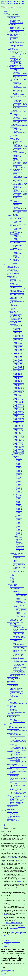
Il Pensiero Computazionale (13, 31)
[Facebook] (2, 9)
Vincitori (12, 48)
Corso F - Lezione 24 (18, 447)
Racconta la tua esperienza (13, 715)
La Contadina (19, 543)
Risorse (12, 39)
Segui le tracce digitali (18, 627)
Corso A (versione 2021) (16, 314)
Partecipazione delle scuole (13, 267)
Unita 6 (12, 581)
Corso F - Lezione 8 (18, 430)
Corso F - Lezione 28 (18, 453)
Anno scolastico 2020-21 (13, 751)
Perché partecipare (11, 24)
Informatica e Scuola (15, 27)
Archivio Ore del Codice (13, 49)
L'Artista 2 (18, 542)
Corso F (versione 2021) (16, 321)
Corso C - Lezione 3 (18, 357)
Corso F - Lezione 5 (18, 428)
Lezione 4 (18, 461)
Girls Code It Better (15, 708)
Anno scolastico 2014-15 (13, 791)
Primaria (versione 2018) (13, 322)
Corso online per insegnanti (13, 678)
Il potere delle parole (18, 634)
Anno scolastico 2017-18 (13, 768)
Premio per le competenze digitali (18, 750)
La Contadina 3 (20, 549)
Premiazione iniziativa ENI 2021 (18, 757)
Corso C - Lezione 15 (18, 369)
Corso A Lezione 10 (18, 335)
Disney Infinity (13, 305)
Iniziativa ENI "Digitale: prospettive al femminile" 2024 (17, 250)
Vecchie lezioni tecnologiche (17, 454)
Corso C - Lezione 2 (18, 356)
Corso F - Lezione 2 (18, 425)
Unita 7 (12, 582)
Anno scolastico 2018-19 (13, 764)
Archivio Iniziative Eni (12, 215)
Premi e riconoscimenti (12, 685)
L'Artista (12, 310)
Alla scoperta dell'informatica (17, 587)
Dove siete (9, 699)
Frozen (11, 304)
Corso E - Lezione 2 (18, 395)
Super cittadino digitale (18, 636)
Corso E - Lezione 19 (18, 411)
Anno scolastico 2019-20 (13, 758)
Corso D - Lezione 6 (18, 377)
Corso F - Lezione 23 (18, 446)
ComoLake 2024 (14, 696)
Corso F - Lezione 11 (18, 433)
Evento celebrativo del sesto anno (18, 762)
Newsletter (9, 698)
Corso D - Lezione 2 (18, 373)
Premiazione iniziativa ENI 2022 (18, 747)
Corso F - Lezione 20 (18, 442)
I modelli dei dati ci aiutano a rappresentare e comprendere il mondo (20, 650)
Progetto (6, 13)
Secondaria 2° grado (12, 584)
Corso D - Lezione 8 (18, 380)
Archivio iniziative (11, 716)
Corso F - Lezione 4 (18, 426)
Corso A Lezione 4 (17, 331)
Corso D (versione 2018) (16, 370)
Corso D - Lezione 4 (18, 374)
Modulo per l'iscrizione (12, 821)
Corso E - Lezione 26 (18, 421)
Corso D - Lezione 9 (18, 381)
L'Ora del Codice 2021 (15, 61)
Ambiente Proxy (14, 38)
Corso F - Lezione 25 (18, 449)
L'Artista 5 (18, 550)
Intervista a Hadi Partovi (16, 803)
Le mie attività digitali (18, 644)
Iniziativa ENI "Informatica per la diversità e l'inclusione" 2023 (18, 241)
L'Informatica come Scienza (17, 30)
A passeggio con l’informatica (17, 674)
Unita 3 (12, 577)
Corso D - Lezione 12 (18, 385)
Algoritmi (15, 560)
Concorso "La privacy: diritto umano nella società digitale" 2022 (18, 153)
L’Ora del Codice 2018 (15, 56)
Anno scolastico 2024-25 (13, 729)
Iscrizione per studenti (12, 272)
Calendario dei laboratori (19, 722)
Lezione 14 (19, 471)
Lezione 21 (19, 515)
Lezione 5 (18, 463)
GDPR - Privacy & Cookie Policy (12, 942)
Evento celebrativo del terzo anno (18, 776)
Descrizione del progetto (13, 14)
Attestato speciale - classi (19, 134)
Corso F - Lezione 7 (18, 429)
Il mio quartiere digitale (18, 632)
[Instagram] (12, 9)
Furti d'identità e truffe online (20, 646)
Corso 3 (15, 494)
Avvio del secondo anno (16, 789)
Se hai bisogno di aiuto (12, 812)
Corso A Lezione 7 (17, 333)
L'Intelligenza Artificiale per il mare (18, 288)
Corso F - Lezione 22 (18, 445)
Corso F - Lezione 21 (18, 443)
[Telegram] (17, 9)
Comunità (6, 682)
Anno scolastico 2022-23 (13, 738)
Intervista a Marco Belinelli (16, 802)
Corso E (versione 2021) (16, 319)
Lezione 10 (19, 467)
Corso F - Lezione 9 (18, 432)
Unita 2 (12, 575)
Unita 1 (12, 574)
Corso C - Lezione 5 (18, 359)
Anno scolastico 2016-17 (13, 774)
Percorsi (6, 274)
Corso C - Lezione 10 (18, 364)
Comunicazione (11, 809)
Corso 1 (15, 457)
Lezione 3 (18, 460)
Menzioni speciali (17, 92)
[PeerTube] (10, 9)
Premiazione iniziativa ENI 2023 (18, 740)
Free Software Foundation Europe (18, 703)
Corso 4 (15, 516)
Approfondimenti (11, 681)
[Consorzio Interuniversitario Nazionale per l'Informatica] (14, 973)
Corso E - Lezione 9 (18, 402)
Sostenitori (12, 723)
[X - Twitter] (15, 9)
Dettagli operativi (14, 37)
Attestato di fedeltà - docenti (17, 42)
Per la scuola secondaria (16, 639)
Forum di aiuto (10, 817)
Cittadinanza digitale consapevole (15, 622)
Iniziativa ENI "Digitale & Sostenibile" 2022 (16, 233)
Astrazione (15, 565)
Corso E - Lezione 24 (18, 418)
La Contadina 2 (20, 546)
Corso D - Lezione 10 (18, 383)
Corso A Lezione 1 (17, 328)
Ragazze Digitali (14, 710)
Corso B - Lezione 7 (18, 346)
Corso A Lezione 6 (17, 332)
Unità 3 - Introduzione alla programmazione (21, 594)
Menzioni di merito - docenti (17, 44)
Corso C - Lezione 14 (18, 367)
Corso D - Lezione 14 (18, 387)
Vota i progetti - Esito (18, 101)
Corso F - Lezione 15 (18, 436)
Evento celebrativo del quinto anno (18, 767)
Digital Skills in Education (16, 688)
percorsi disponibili (14, 928)
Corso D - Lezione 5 (18, 376)
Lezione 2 (18, 497)
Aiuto (5, 810)
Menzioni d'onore (14, 47)
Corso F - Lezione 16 (18, 438)
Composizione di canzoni (19, 564)
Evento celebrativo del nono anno (18, 741)
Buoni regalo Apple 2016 (16, 51)
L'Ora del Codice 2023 (15, 63)
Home (5, 11)
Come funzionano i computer (17, 658)
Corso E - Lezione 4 (18, 397)
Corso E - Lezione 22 (18, 415)
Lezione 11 (19, 468)
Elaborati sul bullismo (18, 94)
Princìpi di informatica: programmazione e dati (15, 589)
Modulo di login (11, 819)
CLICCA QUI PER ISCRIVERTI (14, 923)
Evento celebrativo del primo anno (18, 792)
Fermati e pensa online (18, 633)
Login (2, 6)
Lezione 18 (19, 474)
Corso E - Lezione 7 (18, 400)
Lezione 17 (19, 491)
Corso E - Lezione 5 (18, 398)
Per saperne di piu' (8, 964)
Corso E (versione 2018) (16, 392)
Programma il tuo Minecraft (16, 297)
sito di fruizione (22, 916)
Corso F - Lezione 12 (18, 435)
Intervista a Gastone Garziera (17, 799)
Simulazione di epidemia (16, 286)
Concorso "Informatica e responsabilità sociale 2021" (17, 137)
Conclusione (19, 551)
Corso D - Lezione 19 (18, 391)
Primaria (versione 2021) (13, 311)
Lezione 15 (19, 511)
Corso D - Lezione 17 (18, 390)
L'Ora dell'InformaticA (12, 277)
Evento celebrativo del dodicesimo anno (16, 727)
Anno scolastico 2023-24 (13, 733)
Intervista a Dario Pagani (16, 800)
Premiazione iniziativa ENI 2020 (18, 761)
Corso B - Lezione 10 (18, 349)
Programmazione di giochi (16, 619)
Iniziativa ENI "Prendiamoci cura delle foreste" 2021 (18, 224)
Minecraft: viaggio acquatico (17, 291)
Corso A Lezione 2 (17, 329)
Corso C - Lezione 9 (18, 363)
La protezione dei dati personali (17, 671)
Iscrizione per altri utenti (13, 273)
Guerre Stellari (13, 300)
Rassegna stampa (11, 806)
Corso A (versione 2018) (16, 325)
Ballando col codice (15, 290)
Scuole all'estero (11, 269)
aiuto (14, 863)
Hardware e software (18, 670)
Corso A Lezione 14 (18, 339)
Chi (5, 265)
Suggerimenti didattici (12, 814)
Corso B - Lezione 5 (18, 345)
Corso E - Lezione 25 (18, 419)
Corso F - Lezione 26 (18, 450)
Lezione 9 (18, 525)
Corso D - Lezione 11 (18, 384)
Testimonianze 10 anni (12, 684)
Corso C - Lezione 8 (18, 362)
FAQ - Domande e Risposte (14, 816)
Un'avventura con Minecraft (17, 301)
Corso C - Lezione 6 (18, 360)
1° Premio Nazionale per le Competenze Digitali (16, 691)
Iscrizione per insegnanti (13, 270)
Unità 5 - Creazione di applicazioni (21, 597)
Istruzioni (15, 52)
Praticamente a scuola (15, 675)
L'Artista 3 (18, 544)
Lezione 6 (18, 481)
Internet (15, 568)
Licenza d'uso (7, 944)
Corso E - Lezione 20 (18, 412)
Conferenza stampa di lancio (17, 793)
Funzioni (15, 561)
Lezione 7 (18, 464)
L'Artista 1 (18, 540)
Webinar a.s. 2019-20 (15, 760)
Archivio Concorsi (11, 66)
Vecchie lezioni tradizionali (16, 553)
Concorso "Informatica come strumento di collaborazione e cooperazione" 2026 (17, 33)
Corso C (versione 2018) (16, 353)
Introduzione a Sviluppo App (17, 294)
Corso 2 (15, 475)
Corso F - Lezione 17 (18, 439)
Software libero (10, 701)
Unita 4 (12, 578)
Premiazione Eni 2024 (15, 734)
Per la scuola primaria (15, 625)
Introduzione (13, 18)
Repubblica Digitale (15, 689)
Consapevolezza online (18, 647)
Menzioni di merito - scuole (16, 45)
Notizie (5, 724)
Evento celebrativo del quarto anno (18, 769)
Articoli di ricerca (11, 807)
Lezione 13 (19, 470)
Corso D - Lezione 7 (18, 378)
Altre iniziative (10, 705)
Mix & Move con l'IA (15, 280)
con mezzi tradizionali (13, 857)
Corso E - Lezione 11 (18, 404)
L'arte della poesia (14, 284)
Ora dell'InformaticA (12, 17)
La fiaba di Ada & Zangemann (17, 672)
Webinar (9, 726)
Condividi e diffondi (12, 713)
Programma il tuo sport (15, 298)
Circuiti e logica (17, 665)
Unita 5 (12, 580)
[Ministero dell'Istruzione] (7, 970)
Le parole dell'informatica (13, 679)
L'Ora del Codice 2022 (15, 62)
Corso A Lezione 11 (18, 336)
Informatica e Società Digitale (17, 28)
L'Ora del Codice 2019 (15, 58)
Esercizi (15, 606)
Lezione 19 (19, 492)
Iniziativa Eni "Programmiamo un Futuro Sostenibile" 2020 (18, 217)
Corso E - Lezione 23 (18, 416)
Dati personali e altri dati (19, 637)
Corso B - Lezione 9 (18, 347)
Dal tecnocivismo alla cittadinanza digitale (18, 653)
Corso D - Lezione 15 (18, 388)
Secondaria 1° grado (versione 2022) (16, 571)
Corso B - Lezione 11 (18, 350)
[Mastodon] (20, 9)
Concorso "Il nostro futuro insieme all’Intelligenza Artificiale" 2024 (18, 184)
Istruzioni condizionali (18, 563)
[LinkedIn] (4, 9)
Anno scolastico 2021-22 (13, 746)
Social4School (13, 709)
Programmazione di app (16, 620)
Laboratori (12, 719)
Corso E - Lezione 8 (18, 401)
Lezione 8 (18, 466)
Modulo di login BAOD (13, 820)
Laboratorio (13, 308)
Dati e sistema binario (18, 664)
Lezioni (15, 592)
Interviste (9, 795)
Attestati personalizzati (12, 677)
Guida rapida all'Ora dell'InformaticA (15, 20)
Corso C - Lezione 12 (18, 366)
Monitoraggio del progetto (13, 16)
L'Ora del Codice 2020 (15, 59)
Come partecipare (11, 276)
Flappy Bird (13, 307)
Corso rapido (16, 536)
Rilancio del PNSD (14, 775)
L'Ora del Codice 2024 (15, 65)
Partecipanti (13, 41)
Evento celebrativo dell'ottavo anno (18, 748)
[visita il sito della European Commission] (3, 974)
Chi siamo (6, 940)
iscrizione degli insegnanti (18, 932)
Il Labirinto (12, 302)
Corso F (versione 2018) (16, 422)
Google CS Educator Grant (16, 765)
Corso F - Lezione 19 (18, 440)
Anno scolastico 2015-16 (13, 783)
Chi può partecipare (11, 266)
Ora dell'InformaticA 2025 (16, 23)
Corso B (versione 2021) (16, 315)
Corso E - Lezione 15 (18, 407)
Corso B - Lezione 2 (18, 343)
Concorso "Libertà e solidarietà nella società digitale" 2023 (17, 168)
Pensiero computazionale (19, 556)
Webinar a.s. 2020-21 (15, 753)
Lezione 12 (19, 506)
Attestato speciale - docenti (19, 132)
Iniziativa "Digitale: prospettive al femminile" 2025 (18, 258)
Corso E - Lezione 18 (18, 409)
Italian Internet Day (14, 788)
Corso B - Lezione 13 (18, 352)
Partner (5, 946)
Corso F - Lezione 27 (18, 452)
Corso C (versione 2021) (16, 317)
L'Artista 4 (18, 547)
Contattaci (6, 943)
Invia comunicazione (12, 813)
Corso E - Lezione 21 (18, 414)
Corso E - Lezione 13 (18, 405)
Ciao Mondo (13, 287)
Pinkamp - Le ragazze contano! (17, 712)
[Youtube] (7, 9)
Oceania (12, 295)
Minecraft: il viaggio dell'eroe (17, 293)
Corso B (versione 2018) (16, 340)
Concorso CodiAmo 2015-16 (17, 68)
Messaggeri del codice (12, 805)
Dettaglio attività (20, 605)
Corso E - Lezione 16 (18, 408)
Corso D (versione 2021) (16, 318)
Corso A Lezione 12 (18, 338)
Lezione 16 (19, 473)
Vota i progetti (16, 84)
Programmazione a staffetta (19, 567)
